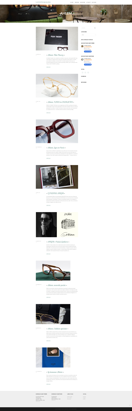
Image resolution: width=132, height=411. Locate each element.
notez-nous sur (87, 51)
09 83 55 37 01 (38, 401)
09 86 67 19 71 (54, 400)
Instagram (84, 397)
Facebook (84, 396)
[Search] (95, 28)
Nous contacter (69, 397)
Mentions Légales (69, 396)
